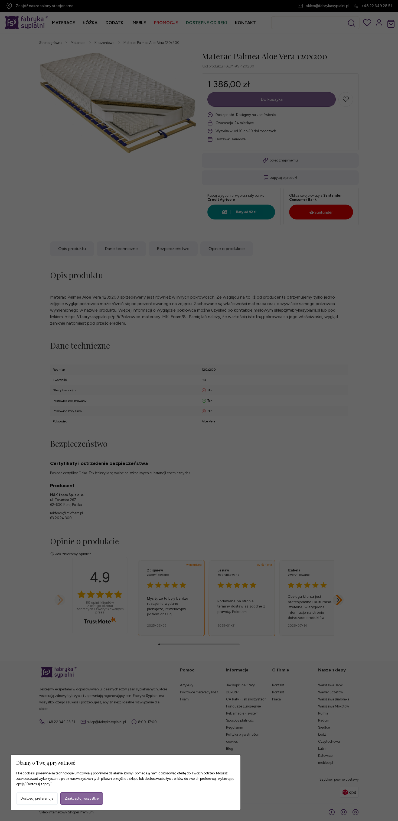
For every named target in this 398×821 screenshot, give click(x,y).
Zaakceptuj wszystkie (82, 798)
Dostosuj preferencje (37, 798)
